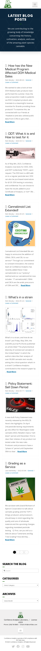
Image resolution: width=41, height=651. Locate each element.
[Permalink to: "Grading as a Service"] (20, 489)
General (28, 80)
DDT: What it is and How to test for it (20, 135)
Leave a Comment (11, 82)
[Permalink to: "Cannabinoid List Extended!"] (20, 233)
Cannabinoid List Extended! (18, 208)
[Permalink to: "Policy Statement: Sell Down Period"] (20, 405)
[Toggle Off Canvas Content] (35, 4)
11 (26, 552)
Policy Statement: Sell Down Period (18, 385)
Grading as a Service (15, 465)
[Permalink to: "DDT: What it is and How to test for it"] (20, 153)
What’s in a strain (20, 297)
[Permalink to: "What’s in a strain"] (20, 320)
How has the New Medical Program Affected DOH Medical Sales (20, 71)
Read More (10, 122)
